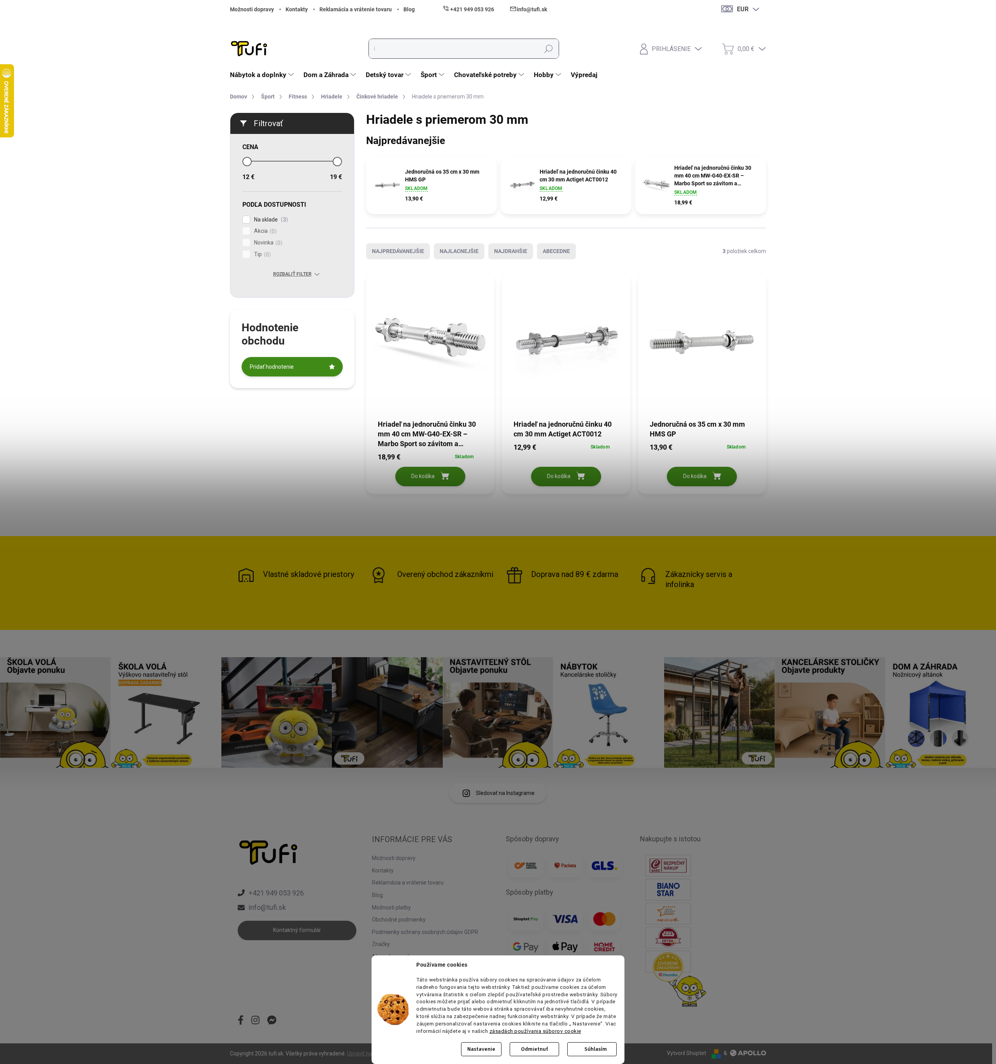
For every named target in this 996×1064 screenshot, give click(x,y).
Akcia (264, 231)
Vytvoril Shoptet (686, 1053)
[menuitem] (263, 74)
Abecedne (556, 251)
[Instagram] (255, 1020)
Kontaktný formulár (297, 930)
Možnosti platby (391, 907)
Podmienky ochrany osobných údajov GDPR (425, 932)
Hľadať (548, 49)
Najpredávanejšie (398, 251)
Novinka (267, 242)
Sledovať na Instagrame (505, 793)
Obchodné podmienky (399, 919)
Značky (381, 944)
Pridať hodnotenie (272, 367)
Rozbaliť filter (292, 274)
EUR (743, 9)
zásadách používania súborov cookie (535, 1031)
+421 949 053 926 (276, 893)
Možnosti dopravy (252, 9)
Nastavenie (481, 1049)
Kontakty (297, 9)
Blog (409, 9)
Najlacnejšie (459, 251)
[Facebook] (241, 1020)
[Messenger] (272, 1020)
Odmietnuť (534, 1049)
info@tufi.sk (267, 907)
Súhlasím (595, 1049)
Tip (261, 254)
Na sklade (270, 219)
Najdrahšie (510, 251)
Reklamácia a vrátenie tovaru (355, 9)
